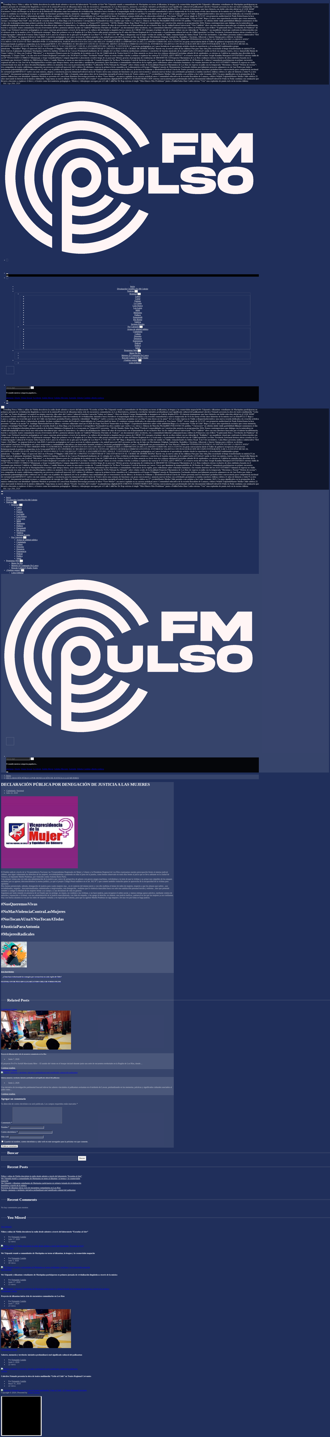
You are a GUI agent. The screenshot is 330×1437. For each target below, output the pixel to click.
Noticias (130, 291)
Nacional (20, 791)
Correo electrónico (9, 1132)
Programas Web (130, 350)
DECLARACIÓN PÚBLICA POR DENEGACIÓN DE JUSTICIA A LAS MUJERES (42, 778)
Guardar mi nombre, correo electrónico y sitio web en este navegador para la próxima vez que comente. (46, 1142)
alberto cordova (97, 398)
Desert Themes (34, 1392)
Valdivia (137, 322)
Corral (137, 299)
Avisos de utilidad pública (137, 329)
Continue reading (8, 1068)
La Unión (138, 303)
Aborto (17, 398)
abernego (10, 398)
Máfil (137, 310)
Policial (138, 343)
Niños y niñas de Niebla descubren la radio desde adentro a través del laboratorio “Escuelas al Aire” (41, 1176)
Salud (137, 348)
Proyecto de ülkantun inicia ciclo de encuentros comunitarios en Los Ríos (31, 1188)
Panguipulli (137, 317)
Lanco (137, 296)
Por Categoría (133, 327)
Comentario (6, 1123)
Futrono (137, 301)
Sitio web (5, 1137)
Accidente (37, 398)
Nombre (5, 1127)
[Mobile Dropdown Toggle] (136, 291)
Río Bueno (137, 320)
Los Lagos (137, 308)
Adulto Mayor (47, 398)
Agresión (72, 398)
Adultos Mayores (61, 398)
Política (138, 345)
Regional (133, 294)
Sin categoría (6, 1227)
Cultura (138, 334)
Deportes (137, 336)
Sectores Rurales (138, 324)
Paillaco (137, 315)
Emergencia (138, 341)
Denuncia (138, 338)
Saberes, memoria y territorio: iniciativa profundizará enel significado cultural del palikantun (38, 1190)
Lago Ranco (138, 306)
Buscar (13, 1153)
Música (11, 1248)
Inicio (132, 286)
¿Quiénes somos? (130, 360)
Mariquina (138, 313)
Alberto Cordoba (84, 398)
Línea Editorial (135, 363)
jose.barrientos (7, 972)
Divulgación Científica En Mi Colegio (132, 289)
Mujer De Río (135, 353)
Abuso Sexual (26, 398)
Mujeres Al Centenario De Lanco (135, 355)
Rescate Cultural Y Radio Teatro (135, 358)
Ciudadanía (137, 332)
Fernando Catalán (19, 1237)
